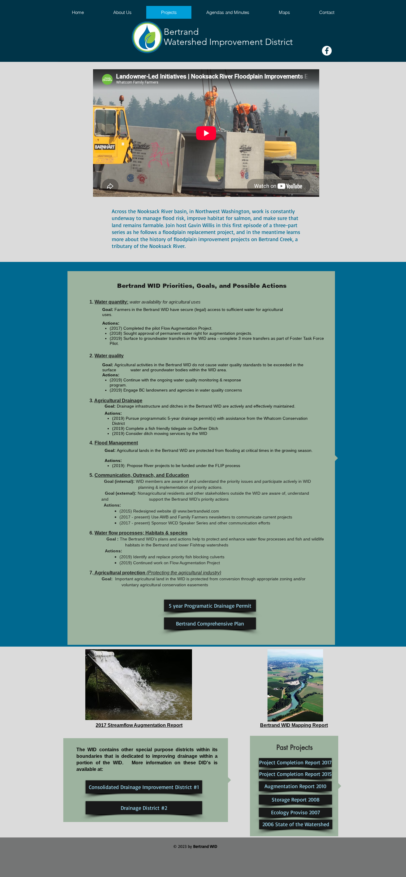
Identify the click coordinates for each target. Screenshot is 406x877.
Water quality (109, 355)
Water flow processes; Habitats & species (141, 532)
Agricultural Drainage (118, 400)
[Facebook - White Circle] (327, 51)
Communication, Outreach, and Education (142, 475)
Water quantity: (111, 301)
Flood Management (116, 442)
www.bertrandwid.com (198, 511)
